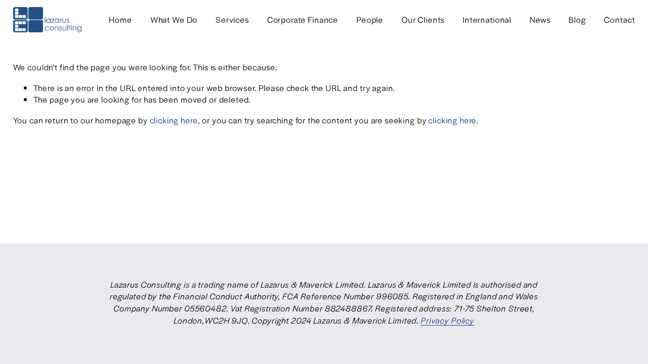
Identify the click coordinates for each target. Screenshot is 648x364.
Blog (577, 19)
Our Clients (422, 19)
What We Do (174, 19)
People (369, 19)
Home (120, 19)
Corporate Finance (302, 19)
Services (232, 19)
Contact (619, 19)
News (540, 19)
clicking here (174, 120)
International (487, 19)
